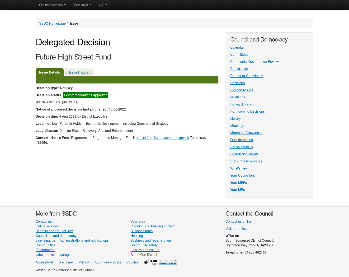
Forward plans (241, 104)
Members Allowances (246, 132)
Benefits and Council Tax (54, 230)
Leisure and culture (145, 249)
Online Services (51, 4)
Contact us (44, 221)
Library (235, 118)
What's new (239, 168)
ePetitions (237, 97)
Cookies (132, 262)
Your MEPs (238, 182)
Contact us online (239, 221)
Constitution (239, 68)
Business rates (142, 230)
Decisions (237, 82)
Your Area (81, 4)
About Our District (144, 254)
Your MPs (237, 189)
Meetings (237, 125)
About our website (108, 262)
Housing (137, 235)
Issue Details (49, 72)
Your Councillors (242, 175)
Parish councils (241, 146)
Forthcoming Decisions (247, 111)
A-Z (102, 4)
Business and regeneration (151, 240)
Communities (45, 245)
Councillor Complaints (246, 75)
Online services (47, 226)
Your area (138, 221)
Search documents (244, 154)
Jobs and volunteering (52, 254)
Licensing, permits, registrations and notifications (72, 240)
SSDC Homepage (52, 23)
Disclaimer (66, 262)
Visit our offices (237, 228)
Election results (241, 90)
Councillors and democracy (56, 235)
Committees (239, 54)
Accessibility (45, 262)
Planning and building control (152, 226)
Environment (45, 249)
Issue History (79, 72)
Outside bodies (241, 139)
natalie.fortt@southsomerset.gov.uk (162, 137)
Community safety (144, 245)
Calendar (237, 47)
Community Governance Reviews (255, 61)
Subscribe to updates (246, 161)
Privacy (84, 262)
